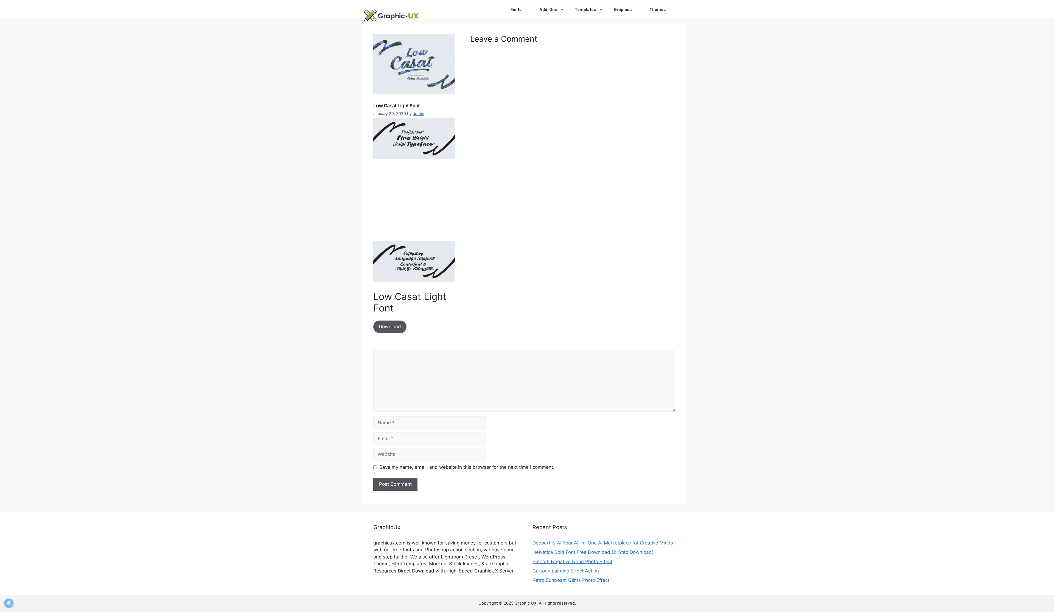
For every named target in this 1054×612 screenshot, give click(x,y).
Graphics (623, 9)
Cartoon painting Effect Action (565, 571)
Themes (657, 9)
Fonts (516, 9)
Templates (585, 9)
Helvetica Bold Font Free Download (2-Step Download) (593, 552)
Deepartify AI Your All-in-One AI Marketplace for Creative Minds (602, 543)
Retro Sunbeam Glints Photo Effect (570, 580)
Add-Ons (548, 9)
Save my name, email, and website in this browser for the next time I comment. (466, 467)
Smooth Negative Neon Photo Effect (572, 561)
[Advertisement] (414, 202)
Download (390, 326)
